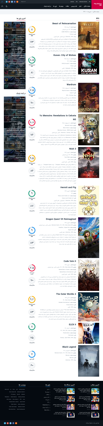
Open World (67, 338)
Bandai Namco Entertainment (67, 272)
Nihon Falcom (66, 128)
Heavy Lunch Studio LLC (64, 196)
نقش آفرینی (56, 36)
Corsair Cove (21, 36)
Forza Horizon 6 (20, 85)
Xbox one (70, 330)
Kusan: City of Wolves (64, 55)
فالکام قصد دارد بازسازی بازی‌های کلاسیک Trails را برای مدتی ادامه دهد (84, 406)
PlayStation (7, 397)
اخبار (80, 6)
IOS (76, 2)
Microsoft (7, 389)
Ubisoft (18, 394)
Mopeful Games (66, 90)
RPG (72, 36)
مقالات (67, 6)
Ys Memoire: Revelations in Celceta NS (58, 117)
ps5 (17, 389)
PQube (72, 66)
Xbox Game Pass (12, 409)
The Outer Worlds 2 (66, 294)
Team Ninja (67, 157)
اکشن (63, 68)
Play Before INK (98, 4)
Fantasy (68, 132)
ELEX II (72, 324)
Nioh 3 (72, 149)
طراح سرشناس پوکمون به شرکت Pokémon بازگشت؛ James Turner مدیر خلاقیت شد (84, 390)
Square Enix (67, 227)
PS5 (72, 29)
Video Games (14, 404)
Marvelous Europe (62, 130)
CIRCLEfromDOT (66, 63)
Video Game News (13, 406)
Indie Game (9, 399)
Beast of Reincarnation (64, 23)
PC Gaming (13, 394)
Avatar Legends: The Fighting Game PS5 (17, 71)
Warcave (68, 355)
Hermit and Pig (68, 187)
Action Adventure (21, 404)
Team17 (72, 93)
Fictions (72, 34)
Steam (71, 61)
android (72, 2)
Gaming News (22, 389)
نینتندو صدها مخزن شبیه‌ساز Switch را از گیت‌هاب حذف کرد (84, 413)
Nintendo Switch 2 (21, 392)
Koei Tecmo (71, 159)
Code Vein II (70, 261)
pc (10, 389)
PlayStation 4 (46, 405)
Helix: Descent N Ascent (18, 49)
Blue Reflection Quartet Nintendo (18, 56)
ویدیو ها (61, 6)
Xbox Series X (15, 399)
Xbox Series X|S (69, 225)
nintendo (23, 394)
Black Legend (69, 347)
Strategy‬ (71, 95)
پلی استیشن (65, 29)
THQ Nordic (71, 335)
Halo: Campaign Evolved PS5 (17, 64)
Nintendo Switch (83, 2)
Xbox (14, 389)
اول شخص (62, 36)
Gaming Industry (21, 397)
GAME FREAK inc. (65, 32)
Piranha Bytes (66, 333)
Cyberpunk (67, 68)
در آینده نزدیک (47, 6)
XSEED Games (70, 130)
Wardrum (71, 84)
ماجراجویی (62, 200)
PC (89, 2)
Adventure (68, 36)
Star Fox (22, 78)
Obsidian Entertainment (64, 302)
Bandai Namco (14, 397)
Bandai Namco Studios (64, 269)
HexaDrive (61, 227)
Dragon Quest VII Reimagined (61, 219)
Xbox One (46, 410)
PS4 (64, 330)
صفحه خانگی (87, 6)
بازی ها (55, 6)
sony (24, 399)
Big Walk (22, 24)
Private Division (70, 305)
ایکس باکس (48, 225)
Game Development (21, 409)
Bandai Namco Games (14, 402)
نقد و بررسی (74, 6)
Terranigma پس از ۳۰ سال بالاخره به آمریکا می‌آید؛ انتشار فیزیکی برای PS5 (84, 398)
